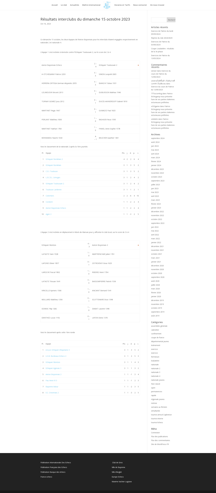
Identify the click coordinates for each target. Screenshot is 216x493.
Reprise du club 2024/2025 (161, 38)
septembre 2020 (157, 277)
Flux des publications (159, 436)
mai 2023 (155, 192)
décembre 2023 (157, 169)
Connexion (155, 432)
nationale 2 (155, 368)
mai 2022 (155, 231)
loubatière (155, 360)
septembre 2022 (157, 223)
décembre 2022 (157, 211)
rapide (153, 395)
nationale (155, 364)
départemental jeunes (160, 341)
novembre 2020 (157, 269)
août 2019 (155, 316)
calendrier (155, 330)
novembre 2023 (157, 173)
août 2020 (155, 281)
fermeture (155, 357)
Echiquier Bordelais (53, 165)
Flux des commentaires (160, 440)
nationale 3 (155, 372)
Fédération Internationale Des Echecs (55, 462)
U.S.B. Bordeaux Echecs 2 (56, 356)
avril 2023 (155, 196)
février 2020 (156, 292)
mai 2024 (155, 150)
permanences (156, 391)
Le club (64, 5)
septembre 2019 (157, 312)
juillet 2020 (155, 285)
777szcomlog (156, 93)
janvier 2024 (156, 165)
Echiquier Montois (53, 362)
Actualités (74, 5)
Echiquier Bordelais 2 (54, 159)
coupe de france (157, 337)
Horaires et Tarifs (122, 5)
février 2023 (156, 204)
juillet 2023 (155, 184)
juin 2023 (154, 188)
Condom (49, 202)
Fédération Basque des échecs (52, 472)
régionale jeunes (157, 399)
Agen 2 (48, 214)
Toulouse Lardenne (54, 189)
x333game (155, 106)
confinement (156, 333)
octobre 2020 (156, 273)
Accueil (55, 5)
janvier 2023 (156, 208)
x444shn (154, 119)
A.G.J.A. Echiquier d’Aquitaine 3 (58, 350)
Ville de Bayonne (118, 467)
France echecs (46, 477)
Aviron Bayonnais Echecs (56, 208)
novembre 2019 (157, 304)
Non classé (155, 384)
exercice (154, 349)
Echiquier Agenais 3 (53, 368)
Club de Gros (117, 462)
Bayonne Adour (52, 386)
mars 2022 (155, 238)
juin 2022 (154, 227)
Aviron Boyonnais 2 (53, 374)
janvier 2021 (156, 262)
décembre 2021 (157, 246)
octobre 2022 (156, 219)
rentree (154, 403)
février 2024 (156, 161)
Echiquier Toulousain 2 (55, 183)
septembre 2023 (157, 180)
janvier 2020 (156, 296)
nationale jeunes (157, 380)
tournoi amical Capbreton (161, 414)
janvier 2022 (156, 242)
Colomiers (50, 196)
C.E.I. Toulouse (52, 171)
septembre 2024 (157, 138)
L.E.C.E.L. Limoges (53, 177)
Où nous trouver (157, 5)
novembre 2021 (157, 250)
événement (155, 345)
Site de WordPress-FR (160, 444)
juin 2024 (154, 146)
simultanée (155, 411)
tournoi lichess (157, 422)
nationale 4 (155, 376)
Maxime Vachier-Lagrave (122, 481)
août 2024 (155, 142)
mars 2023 (155, 200)
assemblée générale (159, 326)
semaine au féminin (159, 407)
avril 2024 (155, 154)
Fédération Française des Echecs (54, 467)
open (153, 388)
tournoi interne (157, 418)
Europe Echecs (118, 477)
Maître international (91, 5)
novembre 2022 (157, 215)
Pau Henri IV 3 (51, 380)
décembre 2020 (157, 265)
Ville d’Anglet (117, 472)
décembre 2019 (157, 300)
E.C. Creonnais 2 (52, 392)
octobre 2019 (156, 308)
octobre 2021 (156, 254)
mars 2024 (155, 157)
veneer (154, 71)
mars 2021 (155, 258)
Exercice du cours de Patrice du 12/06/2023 (161, 74)
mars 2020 (155, 288)
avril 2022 (155, 234)
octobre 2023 (156, 177)
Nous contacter (140, 5)
